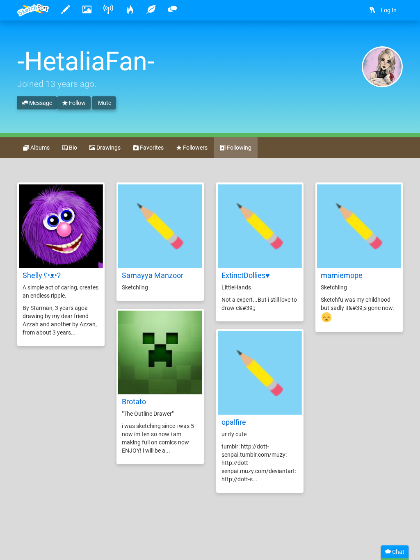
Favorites (151, 147)
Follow (77, 103)
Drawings (108, 147)
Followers (195, 147)
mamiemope (342, 275)
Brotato (134, 401)
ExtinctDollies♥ (245, 275)
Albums (39, 147)
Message (40, 103)
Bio (72, 147)
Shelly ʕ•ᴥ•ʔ (42, 275)
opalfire (233, 422)
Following (238, 147)
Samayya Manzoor (152, 275)
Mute (104, 103)
